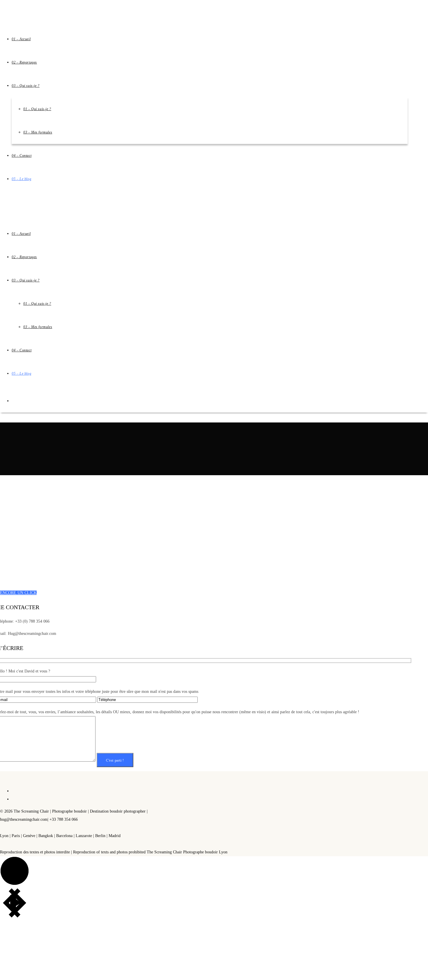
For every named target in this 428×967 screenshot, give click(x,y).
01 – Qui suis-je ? (37, 304)
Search (60, 471)
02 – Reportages (24, 257)
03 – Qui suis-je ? (26, 280)
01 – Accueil (21, 234)
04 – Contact (21, 350)
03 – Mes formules (37, 327)
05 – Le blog (21, 373)
